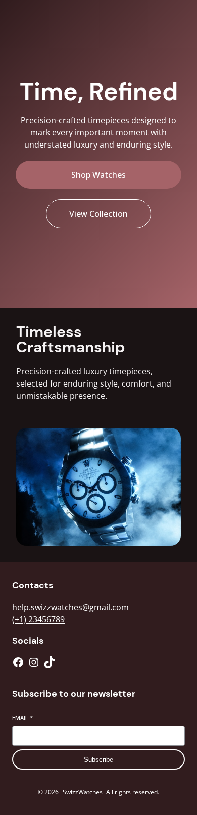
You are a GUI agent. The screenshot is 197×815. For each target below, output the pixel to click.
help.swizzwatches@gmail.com (70, 607)
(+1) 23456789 (38, 619)
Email (22, 718)
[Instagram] (34, 662)
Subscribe (98, 759)
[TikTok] (49, 662)
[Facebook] (18, 662)
